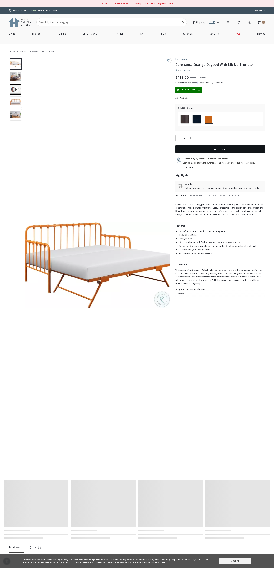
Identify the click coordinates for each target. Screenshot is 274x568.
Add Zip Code (181, 98)
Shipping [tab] (234, 195)
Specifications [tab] (216, 195)
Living (12, 34)
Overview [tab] (180, 195)
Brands (261, 34)
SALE (237, 34)
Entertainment (91, 34)
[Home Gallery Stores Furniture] (20, 21)
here (163, 562)
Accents (214, 34)
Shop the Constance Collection (190, 289)
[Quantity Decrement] (178, 138)
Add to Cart (220, 149)
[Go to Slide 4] (16, 102)
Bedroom (37, 34)
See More (179, 293)
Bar (142, 34)
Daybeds (34, 51)
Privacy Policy (125, 562)
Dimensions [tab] (197, 195)
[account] (228, 22)
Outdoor (188, 34)
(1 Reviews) (186, 70)
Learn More (188, 167)
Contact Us (259, 10)
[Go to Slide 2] (16, 76)
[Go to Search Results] (182, 22)
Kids (163, 34)
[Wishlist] (238, 22)
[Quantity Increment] (190, 138)
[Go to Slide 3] (16, 89)
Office (120, 34)
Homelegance (181, 59)
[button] (97, 265)
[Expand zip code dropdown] (218, 22)
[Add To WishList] (169, 60)
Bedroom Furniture (18, 51)
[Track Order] (249, 22)
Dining (62, 34)
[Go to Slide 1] (16, 64)
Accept (235, 561)
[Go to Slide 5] (16, 115)
